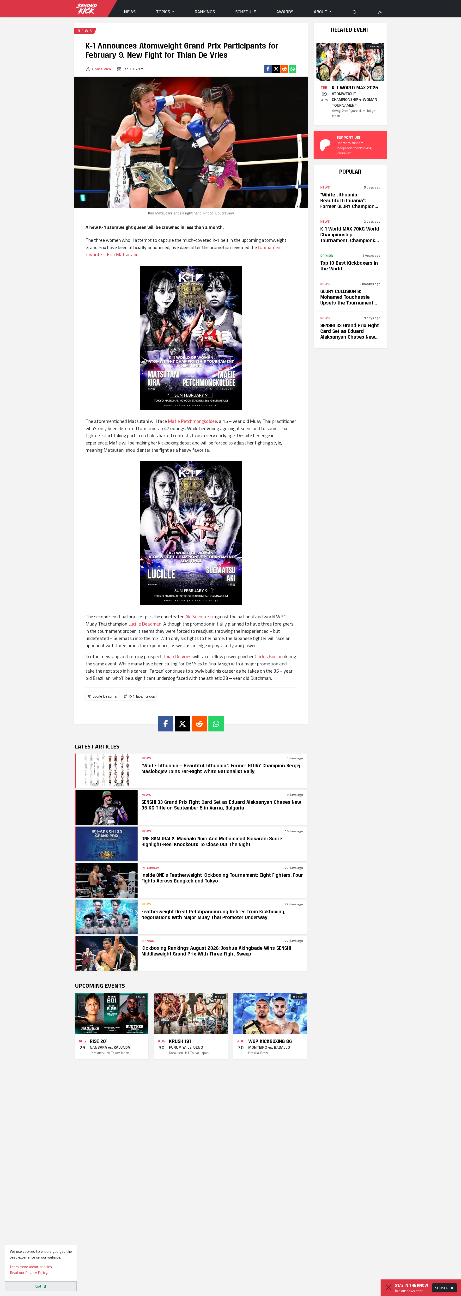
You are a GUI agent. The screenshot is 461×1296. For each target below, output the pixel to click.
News (130, 11)
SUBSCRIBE (444, 1288)
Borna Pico (101, 69)
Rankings (205, 11)
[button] (380, 11)
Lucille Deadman (144, 623)
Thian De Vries (177, 656)
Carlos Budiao (269, 656)
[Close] (388, 1287)
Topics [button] (163, 11)
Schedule (245, 11)
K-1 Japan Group (142, 696)
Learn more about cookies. (31, 1267)
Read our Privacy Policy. (29, 1272)
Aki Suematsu (199, 616)
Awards (284, 11)
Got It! (40, 1286)
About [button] (321, 11)
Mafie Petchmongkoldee (192, 421)
